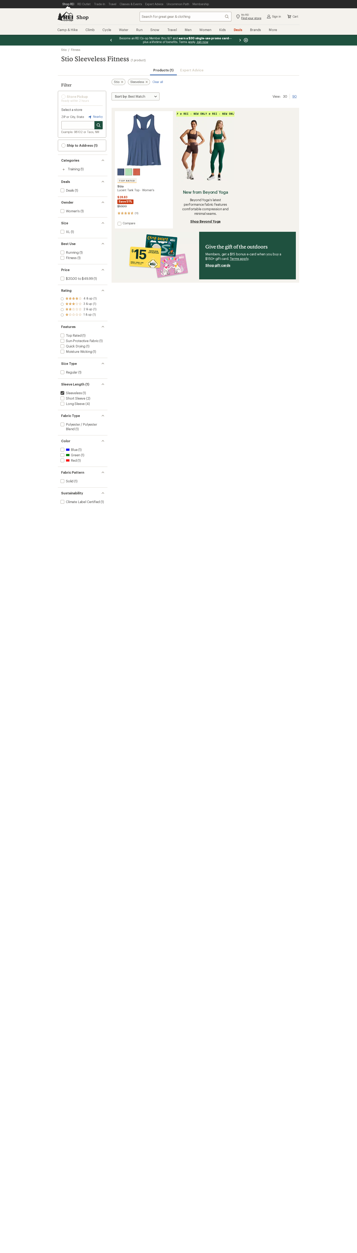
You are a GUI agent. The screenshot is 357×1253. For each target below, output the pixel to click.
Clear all (157, 82)
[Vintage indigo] (120, 171)
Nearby (97, 116)
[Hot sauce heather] (136, 171)
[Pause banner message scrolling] (245, 40)
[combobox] (185, 16)
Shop (82, 17)
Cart (295, 16)
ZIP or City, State (72, 117)
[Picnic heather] (128, 171)
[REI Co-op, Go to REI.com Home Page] (65, 17)
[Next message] (240, 40)
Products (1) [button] (163, 70)
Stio (64, 50)
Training (74, 169)
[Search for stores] (98, 125)
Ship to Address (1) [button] (82, 145)
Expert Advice (191, 70)
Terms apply (239, 259)
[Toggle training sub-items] (63, 169)
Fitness (75, 50)
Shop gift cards (217, 265)
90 (294, 96)
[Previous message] (111, 40)
